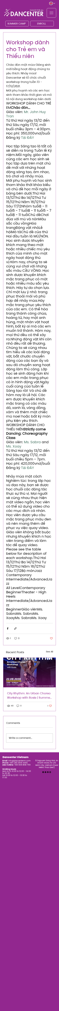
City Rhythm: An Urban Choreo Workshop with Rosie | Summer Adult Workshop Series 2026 (29, 695)
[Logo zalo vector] (43, 772)
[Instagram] (45, 772)
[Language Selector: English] (52, 3)
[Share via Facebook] (7, 628)
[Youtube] (50, 772)
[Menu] (51, 13)
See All (49, 651)
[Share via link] (15, 628)
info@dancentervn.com (19, 760)
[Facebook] (48, 772)
